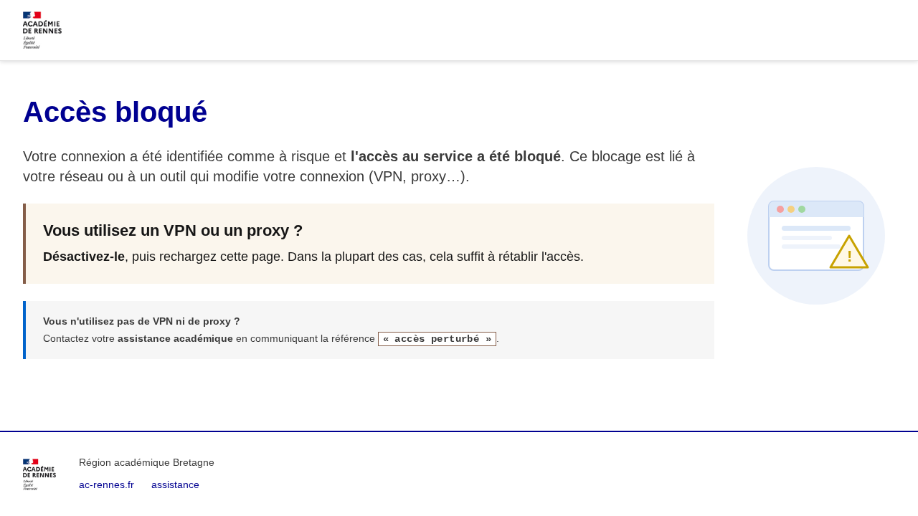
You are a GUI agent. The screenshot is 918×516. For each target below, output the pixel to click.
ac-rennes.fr (106, 484)
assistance (175, 484)
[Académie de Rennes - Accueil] (39, 474)
